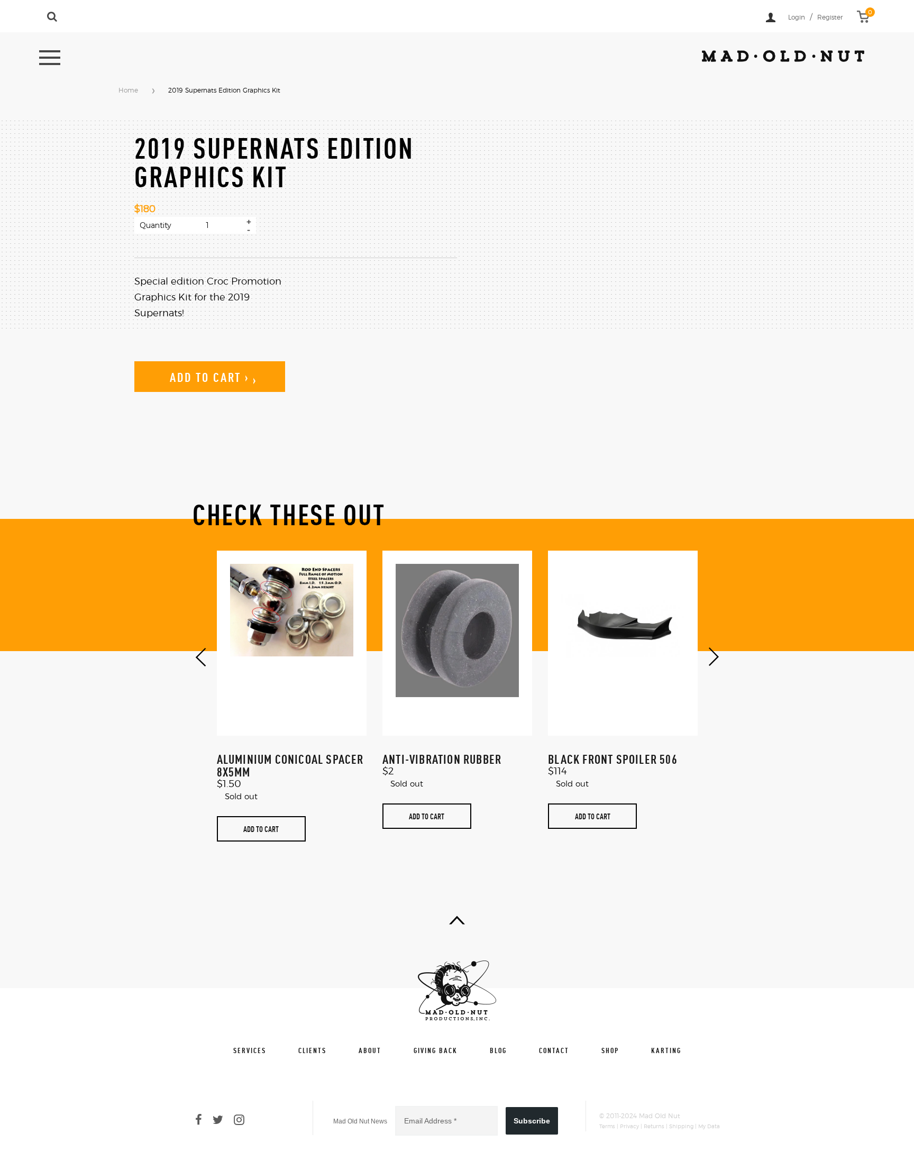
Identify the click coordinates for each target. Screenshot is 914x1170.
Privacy (629, 1126)
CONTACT (554, 1050)
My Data (709, 1126)
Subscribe (532, 1121)
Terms (607, 1126)
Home (128, 90)
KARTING (666, 1050)
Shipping (681, 1126)
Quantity (155, 225)
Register (830, 17)
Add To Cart (261, 829)
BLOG (498, 1050)
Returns (654, 1126)
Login (796, 17)
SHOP (610, 1050)
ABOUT (370, 1050)
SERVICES (249, 1050)
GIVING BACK (436, 1050)
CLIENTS (312, 1050)
